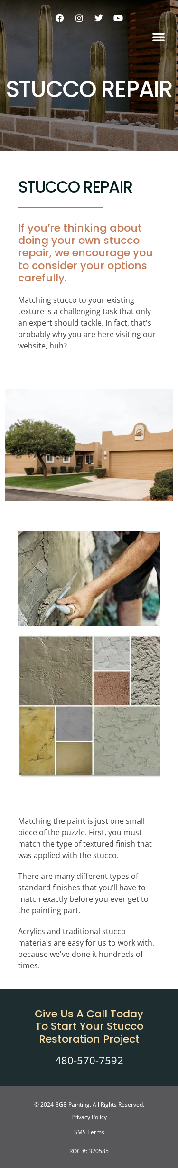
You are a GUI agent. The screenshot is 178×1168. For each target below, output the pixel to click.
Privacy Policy (89, 1117)
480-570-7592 (89, 1060)
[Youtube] (118, 18)
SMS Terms (89, 1132)
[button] (159, 37)
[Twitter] (98, 18)
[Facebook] (59, 18)
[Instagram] (79, 18)
